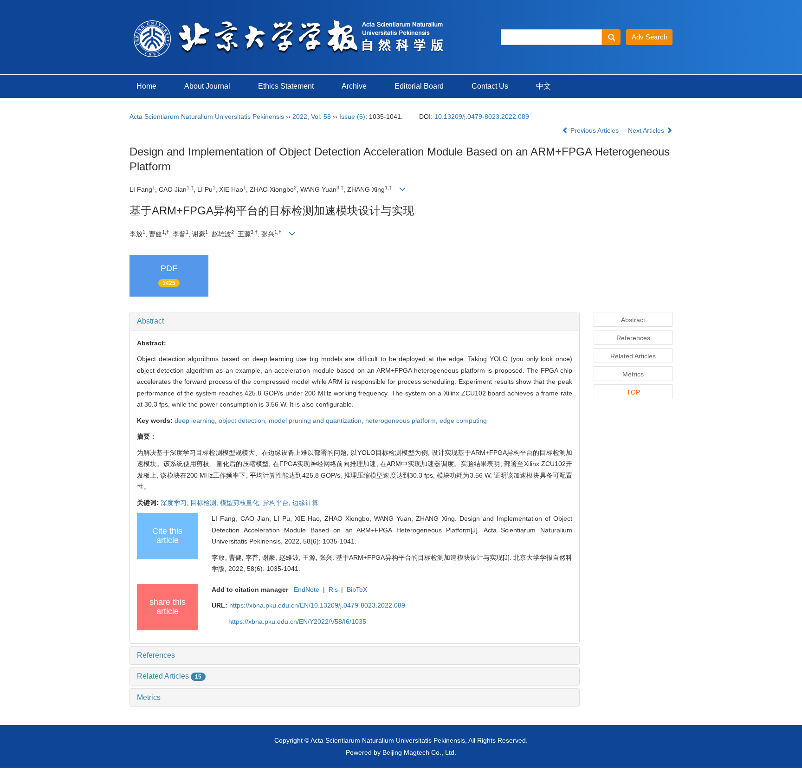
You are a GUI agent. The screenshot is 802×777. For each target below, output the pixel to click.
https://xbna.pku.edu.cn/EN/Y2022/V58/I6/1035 (297, 621)
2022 (299, 116)
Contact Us (490, 86)
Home (146, 86)
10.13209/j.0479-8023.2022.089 (481, 116)
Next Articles (647, 130)
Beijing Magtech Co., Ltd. (419, 752)
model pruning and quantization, (317, 420)
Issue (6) (352, 116)
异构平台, (277, 502)
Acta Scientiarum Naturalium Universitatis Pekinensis (206, 116)
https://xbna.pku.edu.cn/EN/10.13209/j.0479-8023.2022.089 (317, 605)
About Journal (207, 86)
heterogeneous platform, (402, 420)
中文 (543, 86)
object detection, (244, 420)
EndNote (306, 589)
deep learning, (197, 420)
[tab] (354, 321)
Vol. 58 (321, 116)
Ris (333, 589)
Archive (354, 86)
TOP (633, 392)
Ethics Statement (286, 86)
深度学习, (175, 502)
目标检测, (205, 502)
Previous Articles (595, 130)
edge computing (463, 420)
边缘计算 (305, 502)
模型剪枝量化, (241, 502)
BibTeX (357, 589)
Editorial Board (419, 86)
